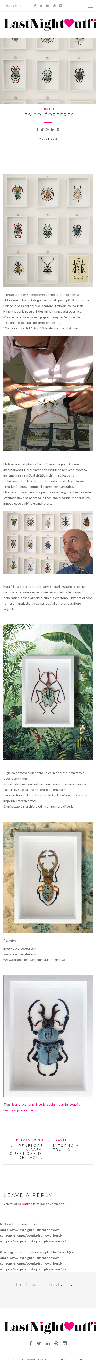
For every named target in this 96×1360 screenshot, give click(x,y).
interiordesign (46, 1104)
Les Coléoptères (48, 115)
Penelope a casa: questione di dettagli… (26, 1151)
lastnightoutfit (68, 1104)
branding (28, 1104)
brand (16, 1104)
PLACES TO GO (29, 1140)
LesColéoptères (15, 1110)
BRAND (48, 109)
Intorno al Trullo (67, 1148)
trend (32, 1110)
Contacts (12, 5)
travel (60, 1140)
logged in (29, 1204)
